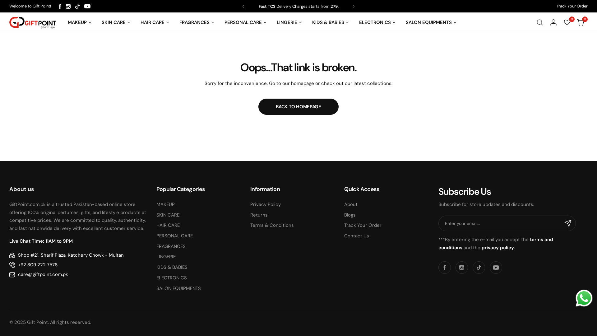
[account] (553, 22)
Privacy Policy (265, 204)
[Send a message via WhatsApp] (584, 298)
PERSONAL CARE (174, 236)
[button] (243, 6)
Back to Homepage (298, 107)
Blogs (350, 215)
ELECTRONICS (171, 278)
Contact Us (356, 236)
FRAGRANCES (171, 246)
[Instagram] (68, 6)
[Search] (540, 22)
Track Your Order (572, 6)
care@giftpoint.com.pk (43, 274)
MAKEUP (165, 204)
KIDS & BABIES (171, 267)
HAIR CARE (168, 225)
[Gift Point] (32, 22)
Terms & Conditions (272, 225)
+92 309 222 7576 (38, 265)
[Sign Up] (568, 223)
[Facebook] (60, 6)
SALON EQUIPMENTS (178, 288)
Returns (259, 215)
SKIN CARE (167, 215)
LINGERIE (166, 257)
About (351, 204)
